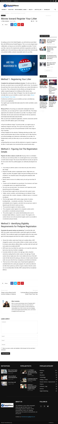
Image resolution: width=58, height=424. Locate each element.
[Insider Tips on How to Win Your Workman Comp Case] (43, 41)
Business (4, 9)
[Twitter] (56, 1)
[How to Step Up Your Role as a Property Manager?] (53, 98)
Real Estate (51, 100)
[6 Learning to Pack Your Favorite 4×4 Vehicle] (23, 380)
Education (10, 9)
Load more (47, 70)
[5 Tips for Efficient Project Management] (4, 377)
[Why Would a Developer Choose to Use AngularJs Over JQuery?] (43, 48)
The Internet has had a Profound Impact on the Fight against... (52, 57)
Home (2, 13)
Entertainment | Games (20, 9)
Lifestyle (41, 100)
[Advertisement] (39, 5)
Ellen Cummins (5, 21)
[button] (55, 9)
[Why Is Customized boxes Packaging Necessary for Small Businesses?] (53, 82)
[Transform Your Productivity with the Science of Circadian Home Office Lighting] (44, 98)
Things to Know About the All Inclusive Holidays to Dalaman (8, 293)
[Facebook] (51, 1)
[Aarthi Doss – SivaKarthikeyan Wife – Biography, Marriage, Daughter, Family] (23, 386)
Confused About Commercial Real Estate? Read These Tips (29, 293)
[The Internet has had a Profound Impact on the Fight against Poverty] (43, 57)
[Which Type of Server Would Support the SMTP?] (43, 64)
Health (30, 9)
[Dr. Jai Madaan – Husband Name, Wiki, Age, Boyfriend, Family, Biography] (23, 371)
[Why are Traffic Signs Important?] (44, 82)
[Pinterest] (53, 1)
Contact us (16, 1)
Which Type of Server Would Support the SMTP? (51, 64)
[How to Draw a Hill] (4, 384)
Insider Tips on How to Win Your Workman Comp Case (51, 41)
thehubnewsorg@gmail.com (28, 416)
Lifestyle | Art (38, 9)
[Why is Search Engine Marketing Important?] (4, 371)
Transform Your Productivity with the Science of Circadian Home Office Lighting (43, 105)
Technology (47, 9)
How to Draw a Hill (12, 382)
